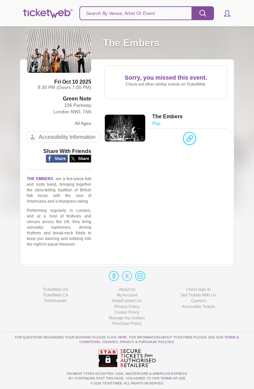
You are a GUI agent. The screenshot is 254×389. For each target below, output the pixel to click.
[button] (224, 13)
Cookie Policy (126, 312)
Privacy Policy (127, 306)
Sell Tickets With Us (198, 295)
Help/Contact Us (127, 300)
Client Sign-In (198, 289)
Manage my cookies (127, 318)
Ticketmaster (55, 300)
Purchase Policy (127, 323)
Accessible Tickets (198, 306)
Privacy (127, 342)
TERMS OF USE (173, 378)
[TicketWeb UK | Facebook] (114, 276)
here (122, 337)
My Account (127, 295)
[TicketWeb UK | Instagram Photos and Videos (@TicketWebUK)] (140, 276)
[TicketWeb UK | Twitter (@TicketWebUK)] (127, 276)
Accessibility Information (67, 137)
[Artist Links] (189, 140)
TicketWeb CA (55, 295)
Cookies (110, 342)
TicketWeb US (55, 289)
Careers (198, 300)
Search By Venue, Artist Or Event (120, 13)
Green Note (77, 98)
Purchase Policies (156, 342)
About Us (127, 289)
